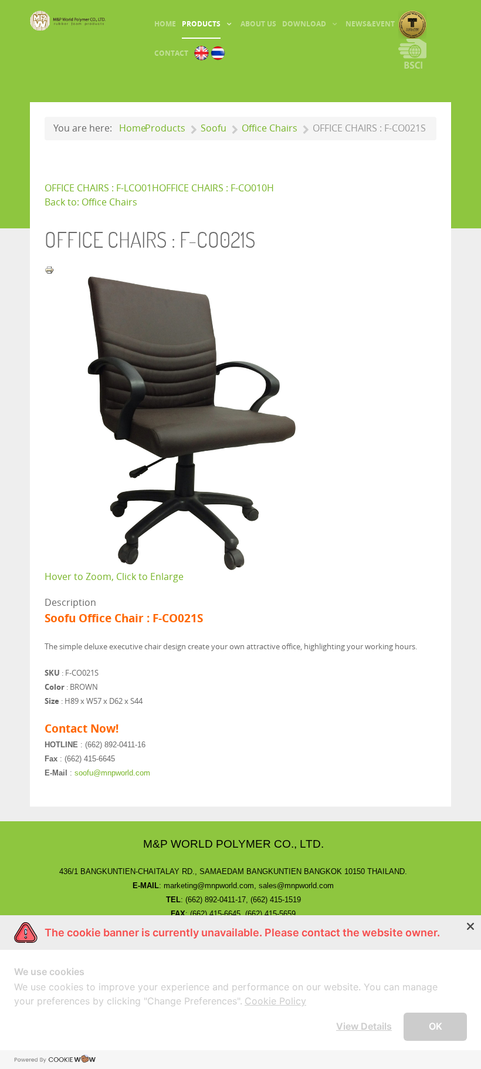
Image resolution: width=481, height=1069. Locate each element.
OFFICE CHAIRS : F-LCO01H (102, 188)
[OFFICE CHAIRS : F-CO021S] (191, 423)
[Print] (49, 269)
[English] (201, 53)
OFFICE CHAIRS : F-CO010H (216, 188)
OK (435, 1026)
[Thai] (218, 53)
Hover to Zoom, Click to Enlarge (114, 576)
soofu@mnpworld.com (112, 772)
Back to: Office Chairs (91, 202)
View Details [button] (364, 1026)
